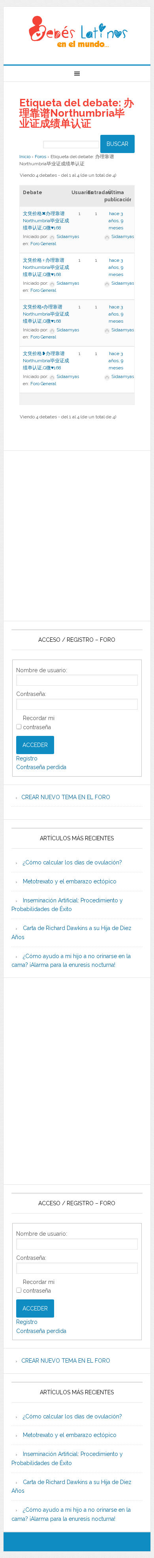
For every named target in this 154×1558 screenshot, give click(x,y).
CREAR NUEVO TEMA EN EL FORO (65, 797)
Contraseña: (31, 694)
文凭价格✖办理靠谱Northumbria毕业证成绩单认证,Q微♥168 (46, 221)
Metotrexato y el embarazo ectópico (69, 881)
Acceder (35, 745)
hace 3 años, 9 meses (116, 221)
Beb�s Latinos (77, 32)
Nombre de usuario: (41, 670)
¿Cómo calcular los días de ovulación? (72, 862)
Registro (27, 758)
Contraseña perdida (41, 767)
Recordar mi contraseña (38, 722)
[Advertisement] (77, 536)
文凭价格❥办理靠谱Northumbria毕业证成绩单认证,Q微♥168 (46, 361)
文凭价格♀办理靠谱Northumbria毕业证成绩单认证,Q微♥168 (46, 267)
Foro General (43, 243)
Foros (40, 156)
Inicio (24, 156)
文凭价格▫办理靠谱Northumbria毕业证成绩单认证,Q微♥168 (46, 314)
